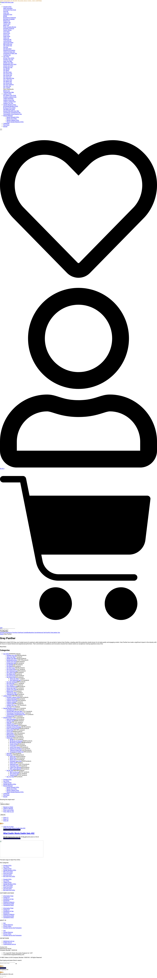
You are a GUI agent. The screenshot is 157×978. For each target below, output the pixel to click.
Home (1, 634)
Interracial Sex (41, 632)
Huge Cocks (23, 632)
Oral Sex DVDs (7, 875)
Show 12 (5, 817)
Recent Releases (8, 115)
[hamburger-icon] (0, 4)
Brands (5, 126)
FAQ (4, 923)
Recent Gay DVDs (12, 119)
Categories (6, 123)
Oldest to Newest (8, 808)
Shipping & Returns (8, 902)
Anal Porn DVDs (8, 873)
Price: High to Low (8, 811)
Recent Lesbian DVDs (13, 120)
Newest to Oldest (8, 807)
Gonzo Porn (11, 632)
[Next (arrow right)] (2, 977)
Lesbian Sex (56, 632)
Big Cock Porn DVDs (9, 876)
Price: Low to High (8, 810)
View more (3, 968)
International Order (8, 903)
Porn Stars (6, 125)
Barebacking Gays (32, 632)
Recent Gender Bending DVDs (15, 122)
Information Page (8, 896)
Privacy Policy (7, 926)
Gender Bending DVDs (9, 105)
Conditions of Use (8, 899)
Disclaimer (6, 900)
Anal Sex (17, 632)
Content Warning (8, 925)
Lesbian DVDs (7, 94)
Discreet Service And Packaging (12, 928)
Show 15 (5, 819)
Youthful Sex (49, 632)
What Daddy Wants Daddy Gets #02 (18, 833)
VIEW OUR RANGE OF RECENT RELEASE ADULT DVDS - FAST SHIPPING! (21, 1)
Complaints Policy (8, 905)
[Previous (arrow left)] (0, 977)
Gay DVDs (6, 56)
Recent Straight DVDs (13, 117)
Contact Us (6, 897)
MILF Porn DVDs (8, 872)
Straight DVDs (7, 7)
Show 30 (5, 820)
